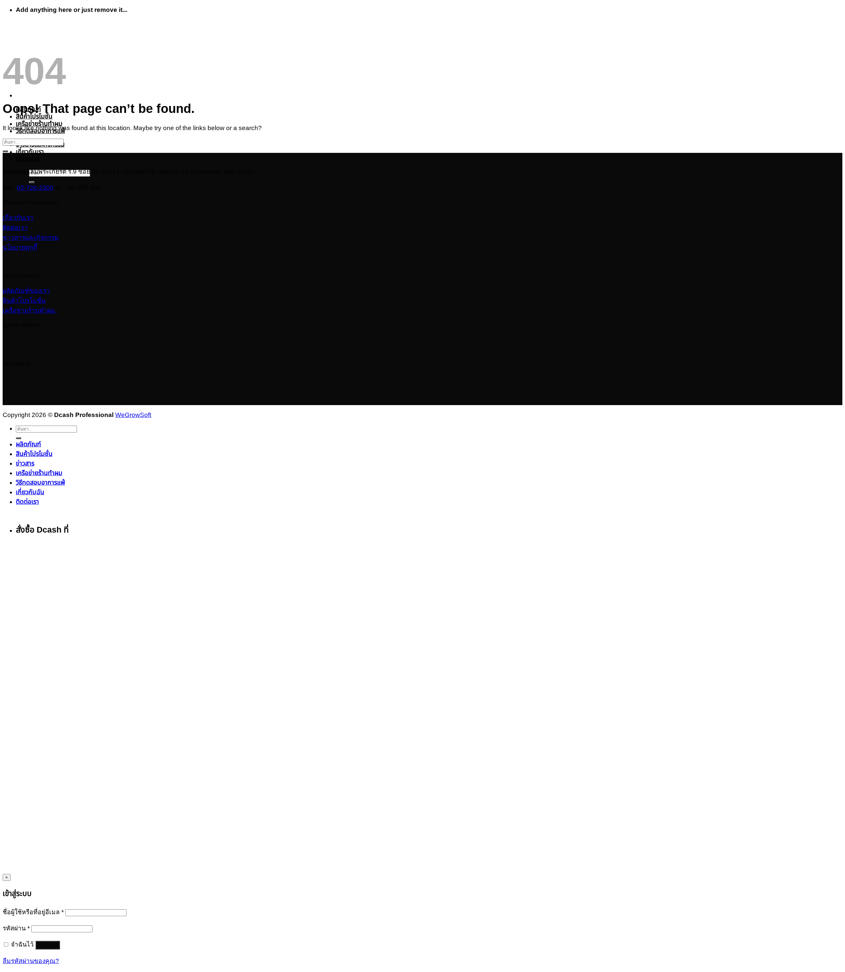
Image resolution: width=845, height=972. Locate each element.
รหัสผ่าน (16, 928)
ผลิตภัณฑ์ (28, 444)
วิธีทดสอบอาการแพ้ (40, 482)
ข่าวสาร (25, 463)
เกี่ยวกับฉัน (30, 492)
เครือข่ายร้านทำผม (39, 123)
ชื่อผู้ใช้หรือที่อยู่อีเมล (33, 912)
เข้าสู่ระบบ (47, 945)
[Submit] (31, 182)
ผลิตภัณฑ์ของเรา (26, 290)
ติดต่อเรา (27, 159)
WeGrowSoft (133, 414)
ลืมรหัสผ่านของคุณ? (31, 960)
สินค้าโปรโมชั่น (34, 116)
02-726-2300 (35, 187)
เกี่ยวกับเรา (30, 151)
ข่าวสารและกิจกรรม (31, 237)
